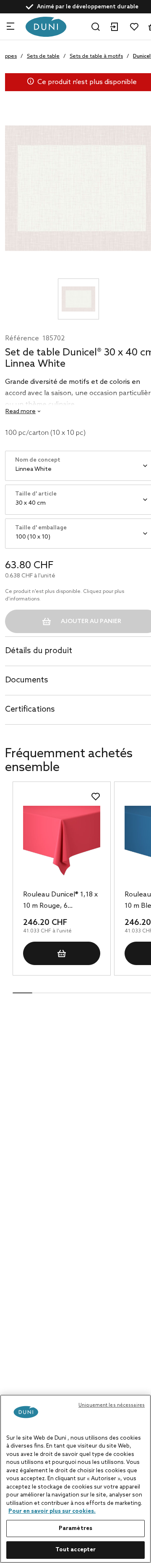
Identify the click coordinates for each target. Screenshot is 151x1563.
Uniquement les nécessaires (111, 1405)
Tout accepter (75, 1550)
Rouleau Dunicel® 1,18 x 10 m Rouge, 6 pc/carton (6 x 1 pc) (60, 901)
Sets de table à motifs (96, 56)
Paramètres (75, 1528)
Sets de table (43, 56)
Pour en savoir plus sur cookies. (52, 1511)
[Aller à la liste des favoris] (134, 27)
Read (20, 411)
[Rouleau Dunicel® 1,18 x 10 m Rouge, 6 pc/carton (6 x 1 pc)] (61, 844)
